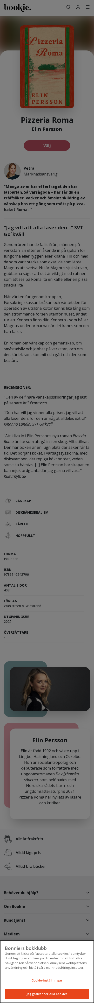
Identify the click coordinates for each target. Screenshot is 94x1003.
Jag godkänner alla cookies (47, 994)
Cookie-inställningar (47, 980)
